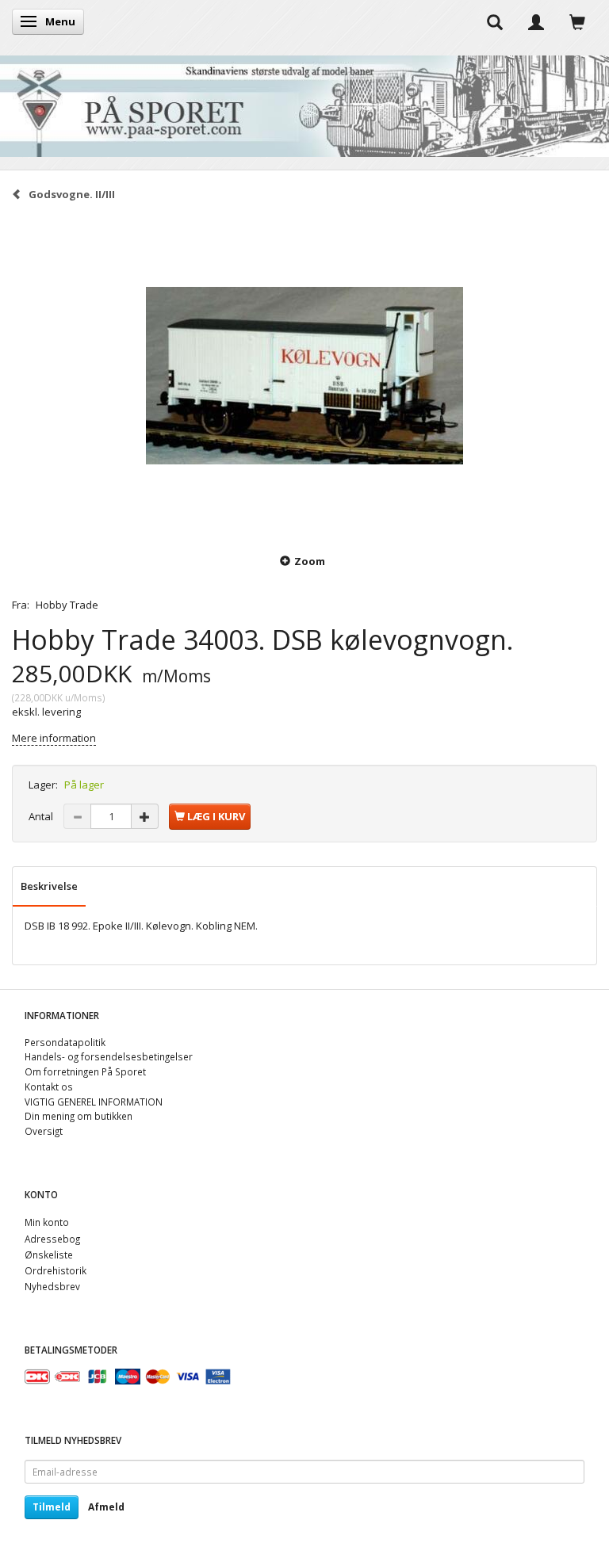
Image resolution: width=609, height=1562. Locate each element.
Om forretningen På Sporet (85, 1071)
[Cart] (577, 21)
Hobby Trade (67, 605)
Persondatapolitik (65, 1042)
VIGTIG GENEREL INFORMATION (94, 1101)
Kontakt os (49, 1086)
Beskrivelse (49, 886)
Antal (42, 816)
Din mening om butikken (78, 1115)
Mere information (54, 738)
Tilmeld (52, 1507)
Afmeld (106, 1507)
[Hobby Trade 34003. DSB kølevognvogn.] (304, 375)
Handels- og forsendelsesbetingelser (109, 1056)
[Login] (536, 21)
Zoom (309, 561)
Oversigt (44, 1131)
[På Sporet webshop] (304, 102)
